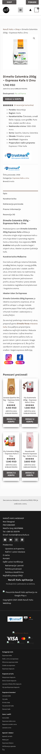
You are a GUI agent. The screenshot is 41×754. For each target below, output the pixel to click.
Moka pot (5, 740)
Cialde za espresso (8, 665)
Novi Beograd (9, 521)
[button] (9, 2)
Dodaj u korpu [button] (11, 420)
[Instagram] (16, 540)
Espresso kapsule (8, 669)
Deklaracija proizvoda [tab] (13, 204)
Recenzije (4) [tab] (9, 214)
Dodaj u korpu (13, 99)
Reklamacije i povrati (14, 565)
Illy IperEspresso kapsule (10, 687)
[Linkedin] (22, 540)
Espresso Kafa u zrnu (20, 178)
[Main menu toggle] (20, 9)
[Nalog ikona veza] (30, 10)
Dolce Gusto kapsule (9, 680)
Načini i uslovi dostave (15, 552)
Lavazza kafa (6, 696)
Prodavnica (8, 545)
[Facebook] (5, 540)
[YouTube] (11, 540)
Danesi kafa (6, 709)
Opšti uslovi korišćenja (13, 562)
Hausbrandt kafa (8, 706)
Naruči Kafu (8, 29)
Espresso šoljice (7, 743)
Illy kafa (5, 699)
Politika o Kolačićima (14, 572)
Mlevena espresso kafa (10, 662)
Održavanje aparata (9, 746)
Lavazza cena (6, 727)
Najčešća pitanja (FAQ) (13, 575)
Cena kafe (5, 718)
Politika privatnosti (13, 569)
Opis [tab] (5, 193)
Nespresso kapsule (8, 677)
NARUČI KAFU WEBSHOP (13, 518)
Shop (17, 29)
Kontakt (6, 558)
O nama (6, 555)
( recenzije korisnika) (24, 105)
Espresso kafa (7, 655)
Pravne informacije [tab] (12, 209)
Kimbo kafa (6, 702)
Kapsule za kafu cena (9, 724)
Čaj (3, 749)
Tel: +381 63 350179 (11, 531)
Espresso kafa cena (8, 721)
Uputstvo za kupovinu (14, 548)
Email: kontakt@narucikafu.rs (16, 535)
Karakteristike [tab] (9, 199)
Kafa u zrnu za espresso (10, 659)
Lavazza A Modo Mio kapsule (11, 684)
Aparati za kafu (7, 736)
